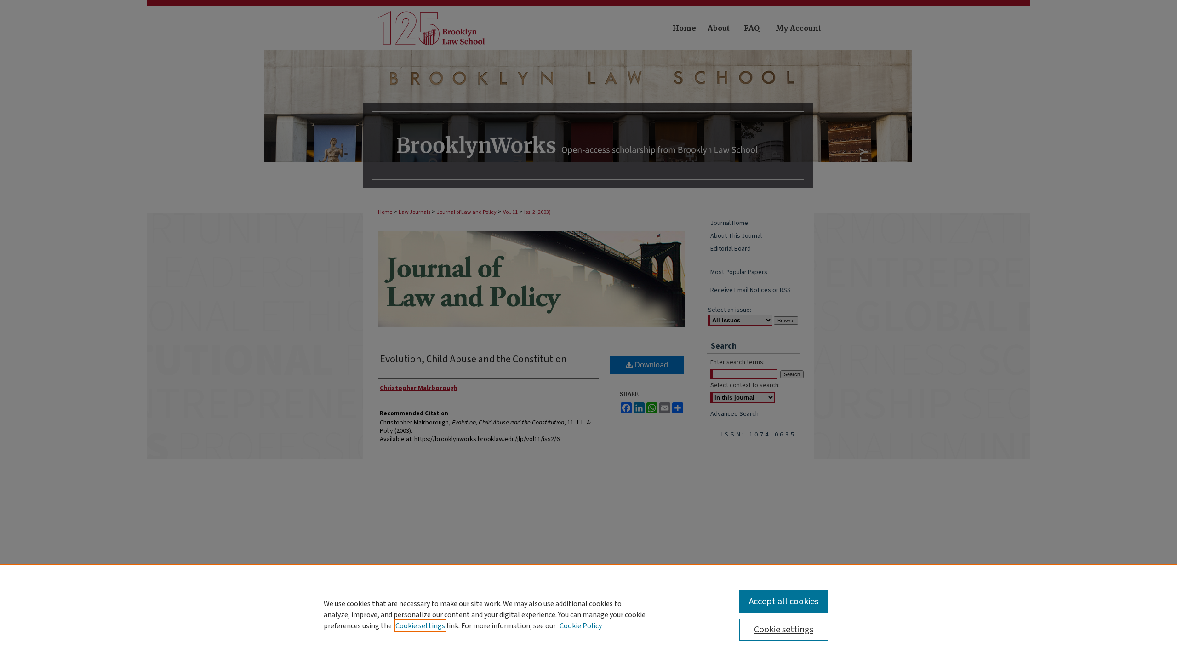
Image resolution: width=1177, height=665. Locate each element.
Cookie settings (420, 626)
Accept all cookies (783, 601)
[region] (588, 614)
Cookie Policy (581, 626)
